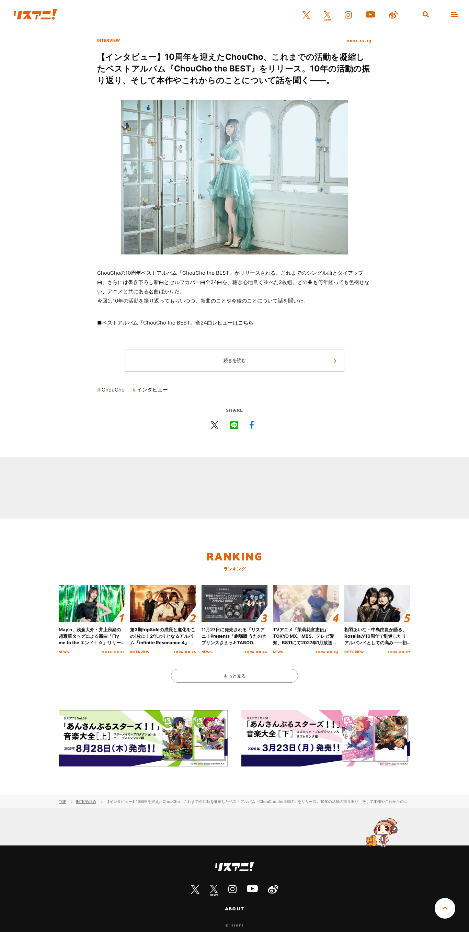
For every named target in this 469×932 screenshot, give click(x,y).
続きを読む (235, 360)
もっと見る (235, 676)
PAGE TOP (445, 908)
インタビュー (152, 389)
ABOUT (234, 908)
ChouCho (113, 389)
